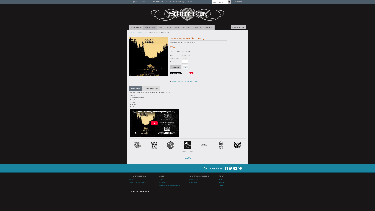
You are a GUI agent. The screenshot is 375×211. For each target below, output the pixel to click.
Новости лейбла (157, 2)
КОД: (171, 56)
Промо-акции (193, 179)
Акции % (198, 27)
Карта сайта (163, 182)
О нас (166, 2)
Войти (131, 179)
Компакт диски (150, 27)
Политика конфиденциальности (169, 185)
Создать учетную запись (137, 182)
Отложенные (193, 182)
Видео (169, 27)
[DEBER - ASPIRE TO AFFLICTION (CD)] (148, 56)
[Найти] (229, 2)
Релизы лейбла (136, 27)
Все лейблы (187, 158)
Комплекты (208, 27)
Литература (187, 27)
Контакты (222, 185)
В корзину (175, 67)
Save (192, 73)
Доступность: (174, 59)
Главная (132, 33)
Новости (221, 182)
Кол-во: (172, 62)
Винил (161, 27)
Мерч (177, 27)
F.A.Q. (161, 179)
